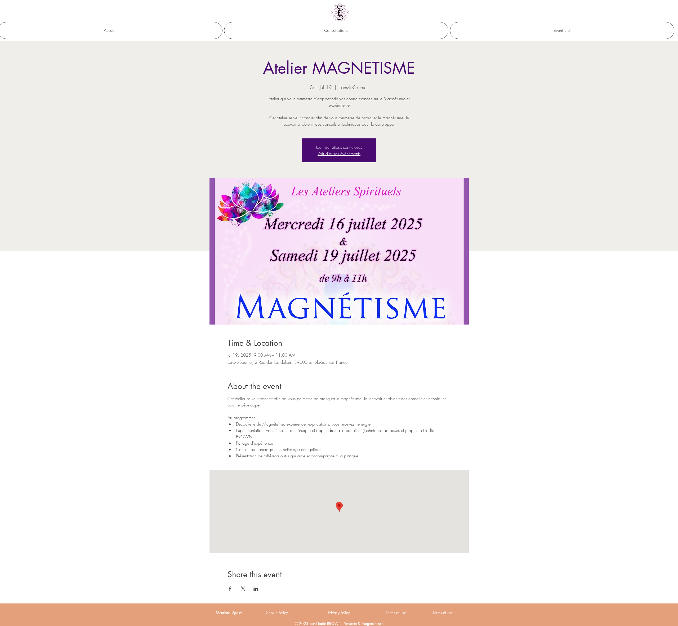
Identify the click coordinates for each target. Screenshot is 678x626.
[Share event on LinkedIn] (255, 588)
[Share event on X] (243, 588)
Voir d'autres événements (339, 153)
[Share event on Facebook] (230, 588)
